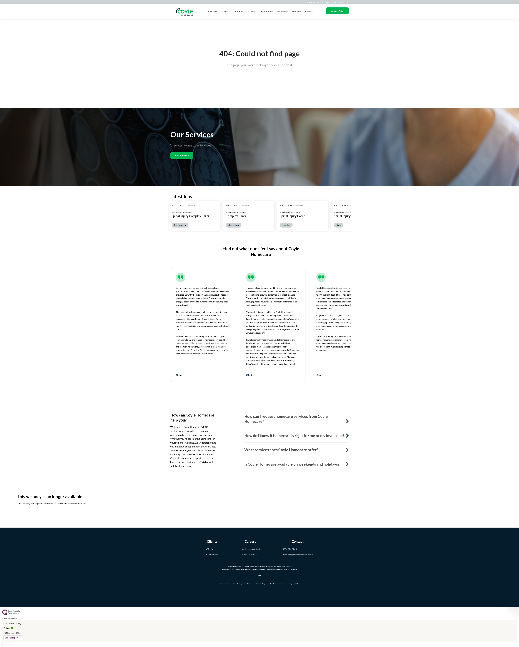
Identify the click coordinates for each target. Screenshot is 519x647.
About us (238, 11)
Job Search (282, 11)
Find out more (182, 155)
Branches (296, 11)
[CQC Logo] (11, 614)
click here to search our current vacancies (65, 503)
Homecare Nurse (249, 554)
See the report (11, 638)
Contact (309, 11)
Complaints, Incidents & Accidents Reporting (249, 584)
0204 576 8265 (312, 2)
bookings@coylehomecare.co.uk (334, 2)
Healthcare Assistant (250, 549)
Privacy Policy (225, 584)
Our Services (212, 11)
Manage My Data (293, 584)
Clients (226, 11)
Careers (251, 11)
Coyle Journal (266, 11)
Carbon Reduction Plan (276, 584)
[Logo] (184, 11)
